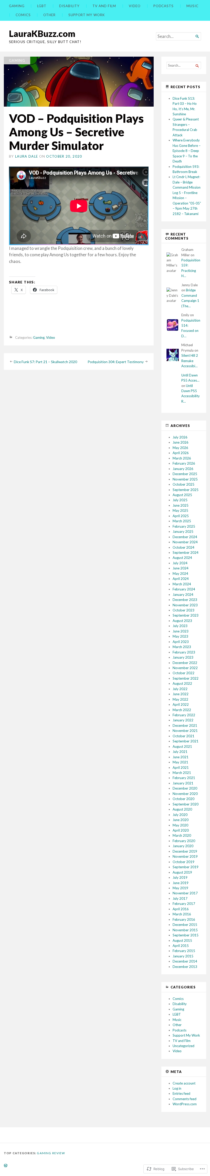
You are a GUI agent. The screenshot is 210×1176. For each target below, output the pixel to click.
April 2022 (181, 704)
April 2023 (181, 642)
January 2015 (183, 956)
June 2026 (180, 442)
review (58, 1153)
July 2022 (180, 689)
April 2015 (181, 946)
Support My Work (86, 15)
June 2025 (180, 505)
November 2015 (185, 930)
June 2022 (180, 694)
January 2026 (183, 469)
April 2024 (181, 579)
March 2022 (182, 710)
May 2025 (180, 510)
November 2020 (185, 794)
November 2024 (185, 542)
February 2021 (184, 778)
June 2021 (180, 757)
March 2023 (182, 647)
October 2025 (183, 484)
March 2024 (182, 584)
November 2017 (185, 893)
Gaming (17, 6)
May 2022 (180, 699)
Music (192, 6)
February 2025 (184, 526)
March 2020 (182, 835)
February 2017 (184, 904)
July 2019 (180, 877)
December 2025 (185, 474)
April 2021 (181, 767)
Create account (184, 1083)
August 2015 (182, 940)
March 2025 (182, 521)
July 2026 (180, 437)
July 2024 (180, 563)
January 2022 (183, 720)
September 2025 (185, 490)
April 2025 (181, 516)
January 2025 (183, 531)
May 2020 (180, 825)
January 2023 (183, 657)
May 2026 (180, 448)
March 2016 (182, 914)
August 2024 (182, 558)
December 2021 (185, 725)
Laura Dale (26, 156)
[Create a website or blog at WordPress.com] (5, 1166)
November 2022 (185, 668)
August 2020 (182, 809)
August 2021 (182, 746)
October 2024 (183, 547)
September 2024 (185, 552)
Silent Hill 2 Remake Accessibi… (189, 360)
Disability (69, 6)
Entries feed (181, 1093)
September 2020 (185, 804)
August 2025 (182, 495)
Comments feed (184, 1099)
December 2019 (185, 851)
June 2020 (180, 820)
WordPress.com (185, 1104)
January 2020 (183, 846)
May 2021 (180, 762)
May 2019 (180, 888)
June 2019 (180, 883)
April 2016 (181, 909)
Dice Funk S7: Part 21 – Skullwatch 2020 (45, 362)
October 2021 (183, 736)
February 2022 (184, 715)
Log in (177, 1088)
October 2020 (183, 799)
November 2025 (185, 479)
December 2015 (185, 925)
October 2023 (183, 610)
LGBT (41, 6)
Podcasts (163, 6)
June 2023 (180, 631)
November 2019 (185, 856)
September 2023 (185, 615)
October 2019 (183, 862)
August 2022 (182, 683)
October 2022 (183, 673)
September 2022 (185, 678)
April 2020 (181, 830)
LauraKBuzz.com (42, 33)
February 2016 (184, 919)
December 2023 (185, 600)
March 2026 (182, 458)
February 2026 (184, 463)
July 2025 (180, 500)
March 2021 (182, 773)
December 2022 (185, 663)
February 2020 (184, 841)
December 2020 (185, 788)
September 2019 (185, 867)
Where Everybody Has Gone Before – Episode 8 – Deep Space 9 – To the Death (187, 150)
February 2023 (184, 652)
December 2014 (185, 961)
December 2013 (185, 967)
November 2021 (185, 731)
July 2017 (180, 898)
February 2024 (184, 589)
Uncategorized (183, 1046)
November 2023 (185, 605)
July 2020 (180, 815)
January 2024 (183, 594)
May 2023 (180, 636)
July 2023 (180, 626)
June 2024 (180, 568)
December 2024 (185, 537)
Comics (23, 15)
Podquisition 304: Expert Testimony (116, 362)
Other (49, 15)
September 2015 (185, 935)
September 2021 (185, 741)
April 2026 (181, 453)
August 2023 (182, 621)
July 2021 (180, 752)
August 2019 (182, 872)
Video (135, 6)
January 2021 (183, 783)
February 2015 (184, 951)
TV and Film (104, 6)
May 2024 (180, 573)
